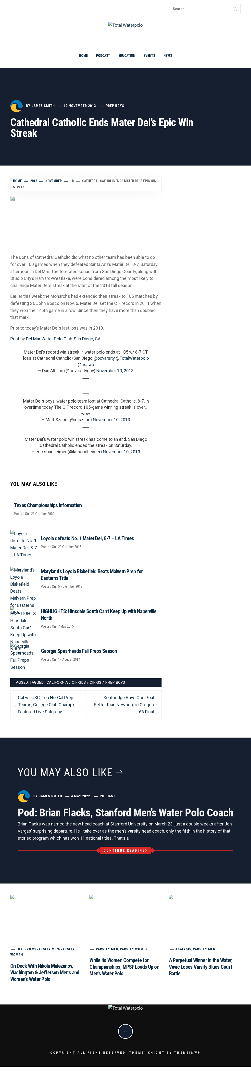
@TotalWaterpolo (132, 358)
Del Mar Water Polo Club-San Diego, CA (63, 338)
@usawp (85, 364)
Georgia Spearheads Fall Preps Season (79, 651)
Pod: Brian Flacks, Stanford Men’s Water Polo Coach (125, 812)
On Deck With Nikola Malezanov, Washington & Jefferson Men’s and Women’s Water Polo (125, 989)
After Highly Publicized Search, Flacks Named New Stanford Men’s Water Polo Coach (187, 1050)
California (57, 682)
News (167, 56)
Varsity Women (134, 949)
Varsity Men (48, 949)
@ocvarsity (104, 358)
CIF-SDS (79, 682)
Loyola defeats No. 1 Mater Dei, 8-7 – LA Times (87, 538)
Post (14, 338)
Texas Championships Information (48, 505)
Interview (26, 949)
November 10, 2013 (115, 370)
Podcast (103, 56)
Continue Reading (124, 850)
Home (83, 56)
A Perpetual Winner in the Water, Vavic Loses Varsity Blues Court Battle (201, 967)
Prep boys (115, 106)
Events (149, 56)
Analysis (183, 949)
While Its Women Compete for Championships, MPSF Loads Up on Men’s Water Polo (124, 967)
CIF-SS (95, 682)
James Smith (43, 106)
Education (126, 56)
